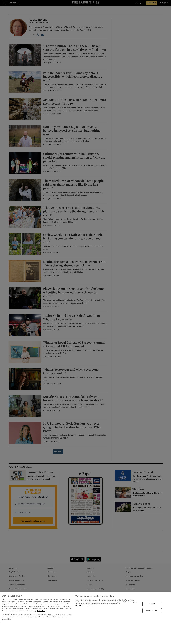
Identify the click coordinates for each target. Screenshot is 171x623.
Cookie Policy (41, 611)
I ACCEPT (152, 604)
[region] (85, 607)
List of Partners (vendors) (84, 606)
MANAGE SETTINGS (152, 610)
